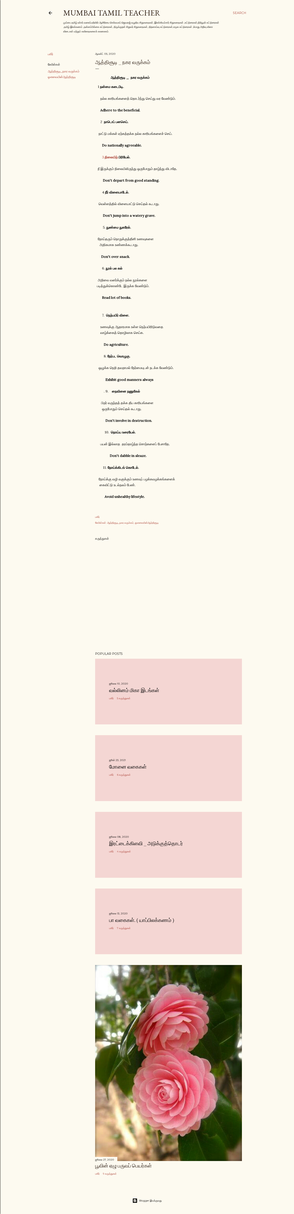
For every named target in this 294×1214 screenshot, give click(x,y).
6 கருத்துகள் (124, 774)
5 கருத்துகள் (123, 698)
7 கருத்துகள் (124, 928)
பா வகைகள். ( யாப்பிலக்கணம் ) (141, 920)
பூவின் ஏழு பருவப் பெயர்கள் (123, 1165)
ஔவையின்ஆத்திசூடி (62, 77)
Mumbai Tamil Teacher (111, 13)
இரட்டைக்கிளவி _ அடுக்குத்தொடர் (146, 843)
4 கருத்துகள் (124, 851)
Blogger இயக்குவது (150, 1200)
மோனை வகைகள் (128, 766)
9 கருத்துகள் (110, 1173)
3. (110, 157)
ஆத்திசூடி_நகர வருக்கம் (63, 71)
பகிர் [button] (50, 54)
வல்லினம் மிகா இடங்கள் (134, 690)
